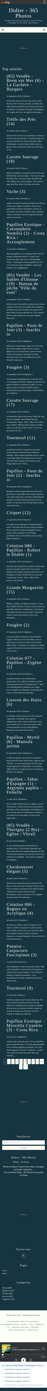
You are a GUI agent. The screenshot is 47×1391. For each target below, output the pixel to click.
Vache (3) (16, 191)
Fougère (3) (18, 367)
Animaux (25, 199)
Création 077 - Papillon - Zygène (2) (24, 662)
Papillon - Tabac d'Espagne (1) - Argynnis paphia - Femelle (24, 786)
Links (4, 1273)
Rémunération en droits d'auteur (20, 1327)
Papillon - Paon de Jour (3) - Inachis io (25, 330)
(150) (8, 1299)
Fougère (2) (18, 624)
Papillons (22, 249)
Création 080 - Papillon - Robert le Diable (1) (23, 550)
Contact (31, 1324)
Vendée (27, 96)
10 (42, 1061)
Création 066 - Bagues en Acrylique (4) (21, 909)
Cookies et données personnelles (17, 1330)
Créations (27, 562)
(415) (8, 1291)
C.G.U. (8, 1327)
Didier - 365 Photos (23, 13)
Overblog (36, 1315)
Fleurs (24, 131)
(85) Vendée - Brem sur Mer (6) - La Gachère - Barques (25, 82)
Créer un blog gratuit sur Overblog (10, 1324)
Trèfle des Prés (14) (21, 121)
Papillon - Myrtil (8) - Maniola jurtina (23, 741)
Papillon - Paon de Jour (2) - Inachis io (25, 475)
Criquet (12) (19, 512)
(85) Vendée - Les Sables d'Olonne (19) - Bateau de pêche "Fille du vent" (24, 284)
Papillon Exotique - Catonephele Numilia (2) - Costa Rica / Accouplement (26, 233)
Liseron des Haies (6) (24, 702)
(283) (7, 1296)
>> (25, 1067)
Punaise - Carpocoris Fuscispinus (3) (22, 950)
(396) (7, 1293)
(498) (7, 1288)
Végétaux (27, 374)
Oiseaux (23, 878)
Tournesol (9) (20, 988)
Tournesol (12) (21, 437)
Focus (4, 1271)
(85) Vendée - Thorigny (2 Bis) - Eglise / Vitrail (24, 829)
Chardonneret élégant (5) (20, 869)
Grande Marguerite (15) (25, 589)
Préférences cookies (33, 1330)
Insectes (27, 520)
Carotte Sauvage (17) (23, 402)
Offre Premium (35, 1327)
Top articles (24, 1324)
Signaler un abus (39, 1324)
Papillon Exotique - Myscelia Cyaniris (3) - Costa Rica (26, 1025)
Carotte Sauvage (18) (23, 159)
